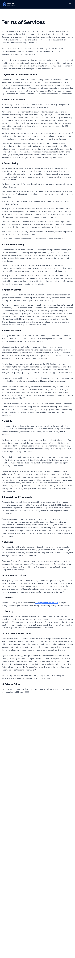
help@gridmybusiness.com (46, 602)
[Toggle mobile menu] (70, 4)
